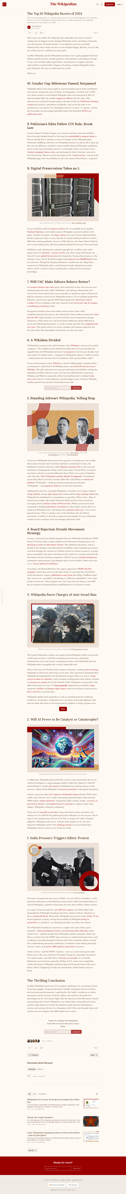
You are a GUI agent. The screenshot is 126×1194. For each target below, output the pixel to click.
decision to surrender (68, 958)
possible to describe (49, 812)
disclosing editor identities (76, 930)
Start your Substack (58, 1185)
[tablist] (35, 1069)
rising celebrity (33, 494)
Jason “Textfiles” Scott (79, 223)
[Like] (28, 1127)
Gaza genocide (60, 685)
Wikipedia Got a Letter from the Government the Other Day (53, 1100)
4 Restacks (49, 1041)
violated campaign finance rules (41, 152)
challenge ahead (64, 824)
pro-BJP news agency (64, 909)
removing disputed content (49, 930)
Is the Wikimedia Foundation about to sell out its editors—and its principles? (53, 1134)
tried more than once (75, 509)
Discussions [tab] (42, 1094)
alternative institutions (57, 506)
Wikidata (75, 345)
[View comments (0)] (36, 33)
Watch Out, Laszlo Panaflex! (40, 1117)
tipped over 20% (63, 98)
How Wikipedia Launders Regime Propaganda (61, 476)
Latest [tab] (35, 1094)
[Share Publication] (102, 4)
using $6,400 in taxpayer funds (81, 136)
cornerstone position (67, 789)
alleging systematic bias (70, 466)
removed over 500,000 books (80, 259)
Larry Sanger (75, 453)
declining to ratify (35, 544)
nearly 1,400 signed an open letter (60, 946)
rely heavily (53, 786)
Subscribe (109, 4)
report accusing (91, 669)
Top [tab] (29, 1094)
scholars (40, 688)
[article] (63, 1105)
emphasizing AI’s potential (61, 803)
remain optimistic (47, 800)
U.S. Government (79, 893)
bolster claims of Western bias (57, 503)
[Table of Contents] (2, 597)
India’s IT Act (93, 916)
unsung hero (69, 351)
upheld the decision (49, 256)
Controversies (79, 155)
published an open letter (62, 575)
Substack (53, 1190)
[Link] (24, 83)
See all (31, 1150)
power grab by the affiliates (46, 563)
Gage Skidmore (53, 455)
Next (92, 1055)
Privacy (62, 1180)
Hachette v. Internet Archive (53, 252)
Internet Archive (57, 228)
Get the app (73, 1185)
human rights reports (57, 688)
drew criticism (33, 691)
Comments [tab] (31, 1069)
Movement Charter (55, 544)
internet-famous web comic (42, 287)
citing (92, 685)
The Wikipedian (36, 26)
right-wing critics (55, 494)
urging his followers (53, 485)
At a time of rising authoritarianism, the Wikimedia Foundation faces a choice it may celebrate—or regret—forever (54, 1139)
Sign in (119, 4)
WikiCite (57, 363)
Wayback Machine (35, 231)
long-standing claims (85, 494)
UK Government (72, 455)
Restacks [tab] (40, 1069)
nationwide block (40, 916)
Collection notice (76, 1180)
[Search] (97, 4)
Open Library (60, 235)
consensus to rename (38, 682)
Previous (35, 1055)
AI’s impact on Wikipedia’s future (64, 794)
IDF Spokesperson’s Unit (79, 649)
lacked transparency (88, 557)
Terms (68, 1180)
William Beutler (41, 1124)
